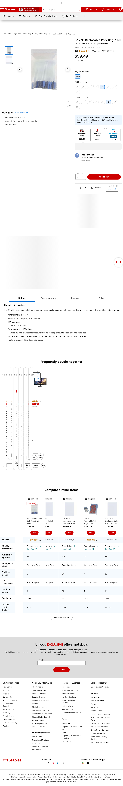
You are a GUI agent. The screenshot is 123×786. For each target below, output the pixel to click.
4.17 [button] (76, 51)
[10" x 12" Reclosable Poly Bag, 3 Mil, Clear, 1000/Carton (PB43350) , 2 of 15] (69, 509)
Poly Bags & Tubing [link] (31, 34)
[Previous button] (20, 69)
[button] (78, 9)
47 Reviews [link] (95, 51)
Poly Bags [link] (43, 34)
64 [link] (40, 401)
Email (41, 660)
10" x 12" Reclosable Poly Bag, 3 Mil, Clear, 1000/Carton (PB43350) (69, 521)
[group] (1, 418)
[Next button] (68, 69)
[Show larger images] (68, 104)
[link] (29, 9)
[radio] (82, 134)
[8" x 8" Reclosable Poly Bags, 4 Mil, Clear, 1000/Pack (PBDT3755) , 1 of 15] (48, 509)
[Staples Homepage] (8, 9)
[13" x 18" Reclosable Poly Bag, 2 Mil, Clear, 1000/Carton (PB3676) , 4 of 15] (112, 509)
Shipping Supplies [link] (15, 34)
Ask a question (108, 51)
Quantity (80, 173)
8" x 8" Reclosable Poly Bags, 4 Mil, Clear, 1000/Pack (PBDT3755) (48, 521)
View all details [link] (21, 112)
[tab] (22, 298)
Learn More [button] (85, 160)
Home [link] (5, 34)
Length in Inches (81, 97)
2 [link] (96, 540)
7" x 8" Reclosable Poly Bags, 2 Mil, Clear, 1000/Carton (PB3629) (90, 521)
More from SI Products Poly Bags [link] (63, 34)
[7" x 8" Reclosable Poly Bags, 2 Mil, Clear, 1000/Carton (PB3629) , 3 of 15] (91, 509)
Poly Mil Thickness (82, 71)
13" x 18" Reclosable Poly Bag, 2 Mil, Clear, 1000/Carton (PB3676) (112, 521)
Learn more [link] (87, 122)
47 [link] (40, 540)
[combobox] (61, 9)
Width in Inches (81, 82)
